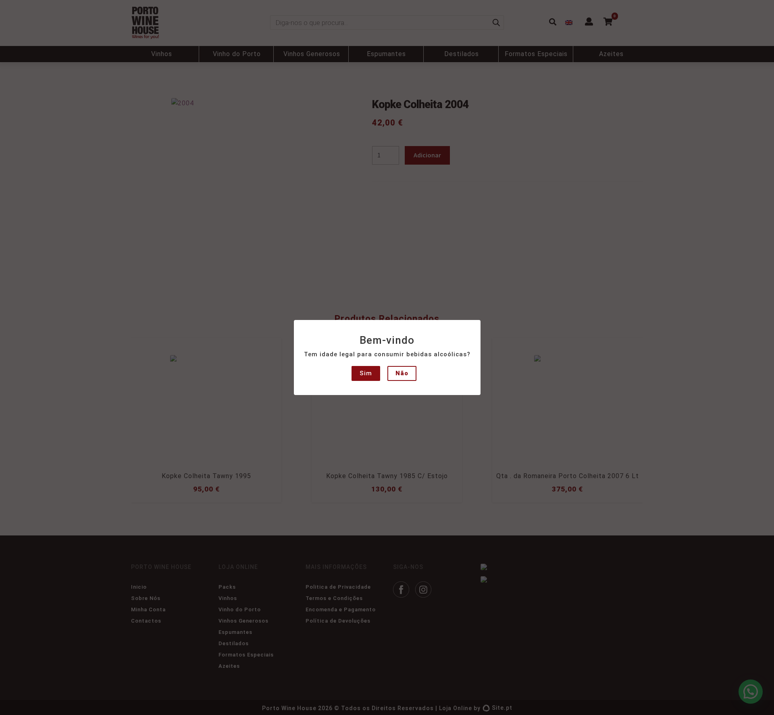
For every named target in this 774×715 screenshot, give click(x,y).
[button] (13, 12)
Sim (366, 373)
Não (401, 373)
